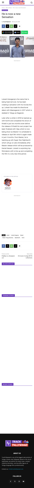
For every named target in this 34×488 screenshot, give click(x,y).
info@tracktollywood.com (16, 469)
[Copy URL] (15, 26)
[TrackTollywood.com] (17, 443)
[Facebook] (3, 26)
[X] (7, 26)
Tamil (23, 237)
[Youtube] (23, 481)
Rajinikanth (17, 237)
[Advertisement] (17, 79)
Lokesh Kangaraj (15, 235)
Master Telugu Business (7, 237)
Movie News (9, 7)
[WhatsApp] (11, 26)
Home (3, 7)
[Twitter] (15, 481)
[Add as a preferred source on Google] (7, 32)
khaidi (8, 235)
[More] (19, 26)
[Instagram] (19, 481)
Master (21, 235)
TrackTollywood (7, 21)
